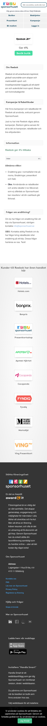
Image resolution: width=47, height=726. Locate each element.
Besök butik (24, 53)
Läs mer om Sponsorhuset (16, 585)
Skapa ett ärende (12, 607)
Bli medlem (12, 25)
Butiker (11, 15)
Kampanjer (35, 20)
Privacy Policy (11, 589)
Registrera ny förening (15, 592)
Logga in (35, 25)
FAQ (7, 582)
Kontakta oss (11, 578)
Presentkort (12, 20)
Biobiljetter (35, 15)
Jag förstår (25, 720)
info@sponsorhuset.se (24, 225)
